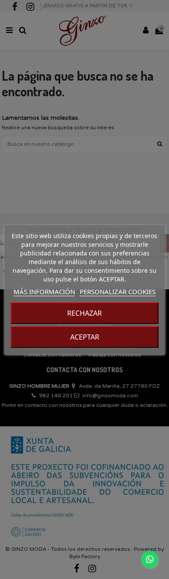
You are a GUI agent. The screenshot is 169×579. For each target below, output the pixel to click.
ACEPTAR (84, 337)
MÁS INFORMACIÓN (44, 291)
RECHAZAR (84, 313)
